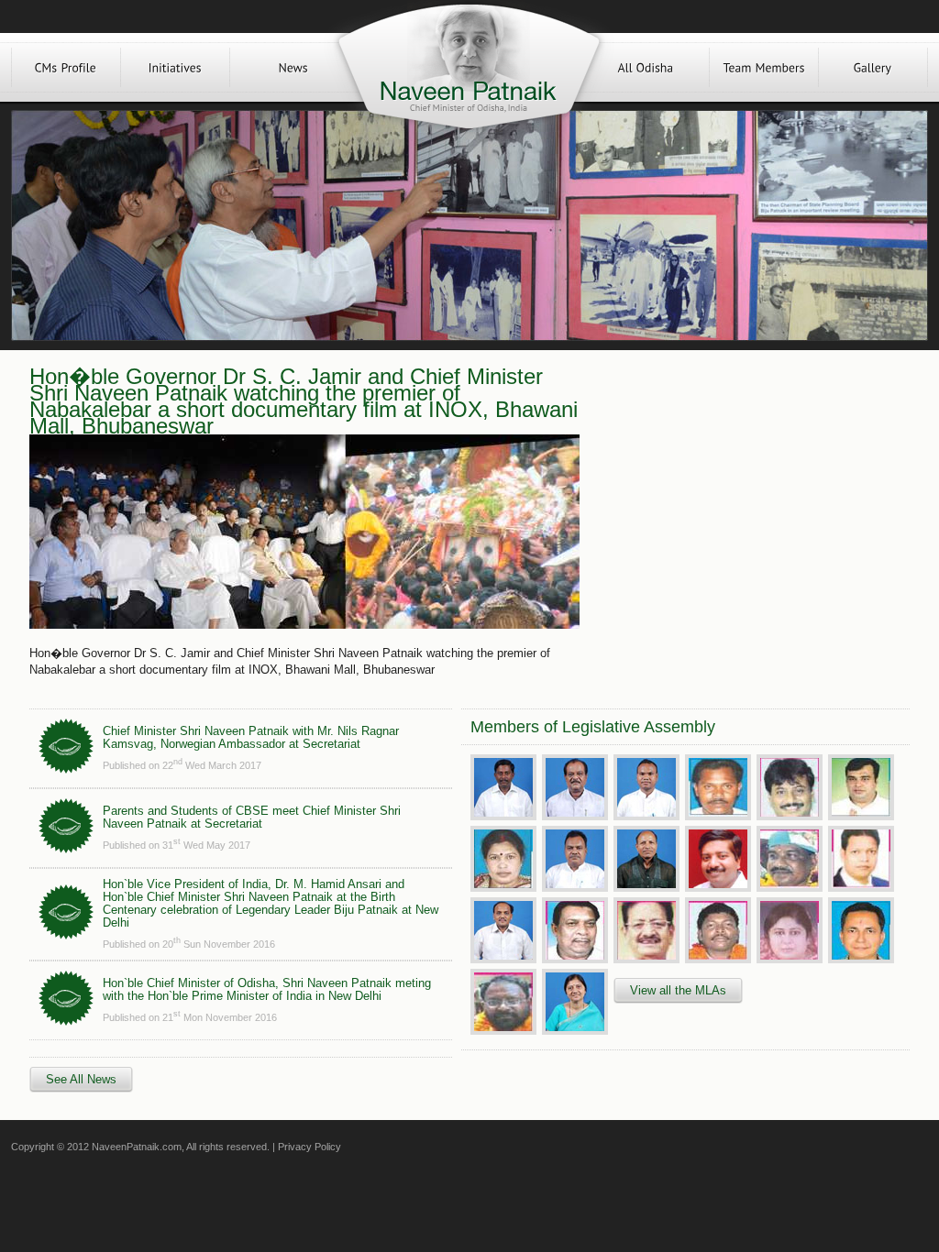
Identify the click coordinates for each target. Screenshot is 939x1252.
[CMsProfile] (66, 67)
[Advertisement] (743, 496)
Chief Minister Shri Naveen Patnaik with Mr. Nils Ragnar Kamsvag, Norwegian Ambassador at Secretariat (251, 737)
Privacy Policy (309, 1146)
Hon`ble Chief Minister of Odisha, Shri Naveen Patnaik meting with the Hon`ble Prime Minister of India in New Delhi (267, 989)
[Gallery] (873, 67)
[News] (293, 67)
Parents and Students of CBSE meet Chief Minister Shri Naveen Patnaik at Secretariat (252, 817)
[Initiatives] (175, 67)
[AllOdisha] (645, 67)
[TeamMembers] (764, 67)
